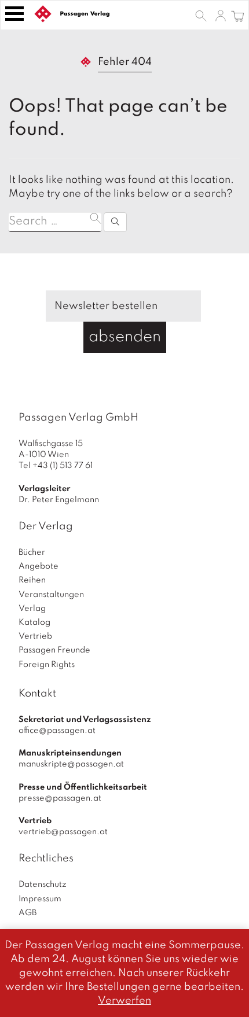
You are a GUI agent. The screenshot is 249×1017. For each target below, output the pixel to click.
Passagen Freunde (54, 650)
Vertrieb (35, 636)
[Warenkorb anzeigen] (237, 15)
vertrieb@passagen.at (63, 832)
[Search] (115, 222)
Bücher (32, 552)
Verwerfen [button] (124, 1001)
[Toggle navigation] (14, 14)
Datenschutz (43, 884)
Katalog (34, 622)
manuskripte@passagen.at (71, 764)
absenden (125, 337)
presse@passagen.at (60, 798)
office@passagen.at (57, 731)
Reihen (32, 580)
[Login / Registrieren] (220, 15)
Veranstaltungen (51, 595)
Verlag (32, 609)
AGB (27, 913)
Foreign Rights (47, 665)
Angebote (38, 566)
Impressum (40, 899)
